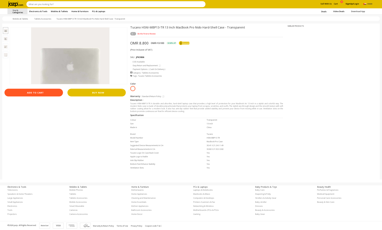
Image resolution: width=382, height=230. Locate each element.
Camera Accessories (78, 214)
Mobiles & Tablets (20, 19)
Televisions (12, 190)
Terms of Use (122, 226)
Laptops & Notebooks (203, 190)
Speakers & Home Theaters (20, 194)
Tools (9, 210)
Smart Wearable (76, 206)
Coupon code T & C (153, 226)
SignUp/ (350, 3)
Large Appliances (15, 198)
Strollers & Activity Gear (265, 198)
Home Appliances (139, 194)
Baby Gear (260, 214)
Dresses (259, 206)
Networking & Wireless (203, 206)
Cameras (73, 210)
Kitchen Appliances (139, 206)
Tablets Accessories (42, 19)
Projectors (12, 214)
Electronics (12, 206)
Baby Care (260, 190)
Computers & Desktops (203, 198)
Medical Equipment (325, 194)
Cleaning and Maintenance (143, 198)
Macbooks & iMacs (201, 194)
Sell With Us (326, 3)
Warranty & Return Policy (103, 226)
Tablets (72, 194)
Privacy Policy (136, 226)
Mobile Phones (76, 190)
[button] (5, 25)
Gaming (196, 214)
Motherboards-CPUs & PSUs (206, 210)
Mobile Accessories (78, 202)
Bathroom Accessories (141, 210)
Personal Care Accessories (329, 198)
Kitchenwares (137, 190)
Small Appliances (15, 202)
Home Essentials (138, 202)
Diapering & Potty (263, 194)
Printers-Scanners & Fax (204, 202)
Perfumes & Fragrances (327, 190)
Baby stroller (261, 202)
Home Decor (137, 214)
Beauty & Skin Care (325, 202)
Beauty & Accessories (265, 210)
